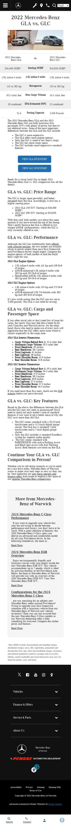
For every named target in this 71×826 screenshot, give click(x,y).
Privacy (29, 787)
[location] (41, 5)
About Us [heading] (18, 730)
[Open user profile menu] (44, 820)
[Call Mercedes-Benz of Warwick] (48, 5)
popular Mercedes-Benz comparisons (31, 479)
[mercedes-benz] (18, 5)
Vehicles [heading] (18, 691)
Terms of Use (35, 790)
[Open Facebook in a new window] (27, 675)
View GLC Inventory (34, 168)
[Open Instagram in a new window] (43, 675)
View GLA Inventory (34, 159)
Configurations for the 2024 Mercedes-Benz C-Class (30, 593)
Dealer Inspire (55, 804)
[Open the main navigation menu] (5, 5)
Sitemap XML (55, 787)
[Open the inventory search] (54, 5)
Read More (17, 545)
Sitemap (40, 787)
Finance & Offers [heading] (23, 704)
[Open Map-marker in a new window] (51, 675)
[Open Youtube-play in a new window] (35, 675)
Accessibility (16, 787)
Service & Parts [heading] (22, 717)
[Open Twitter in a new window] (19, 675)
